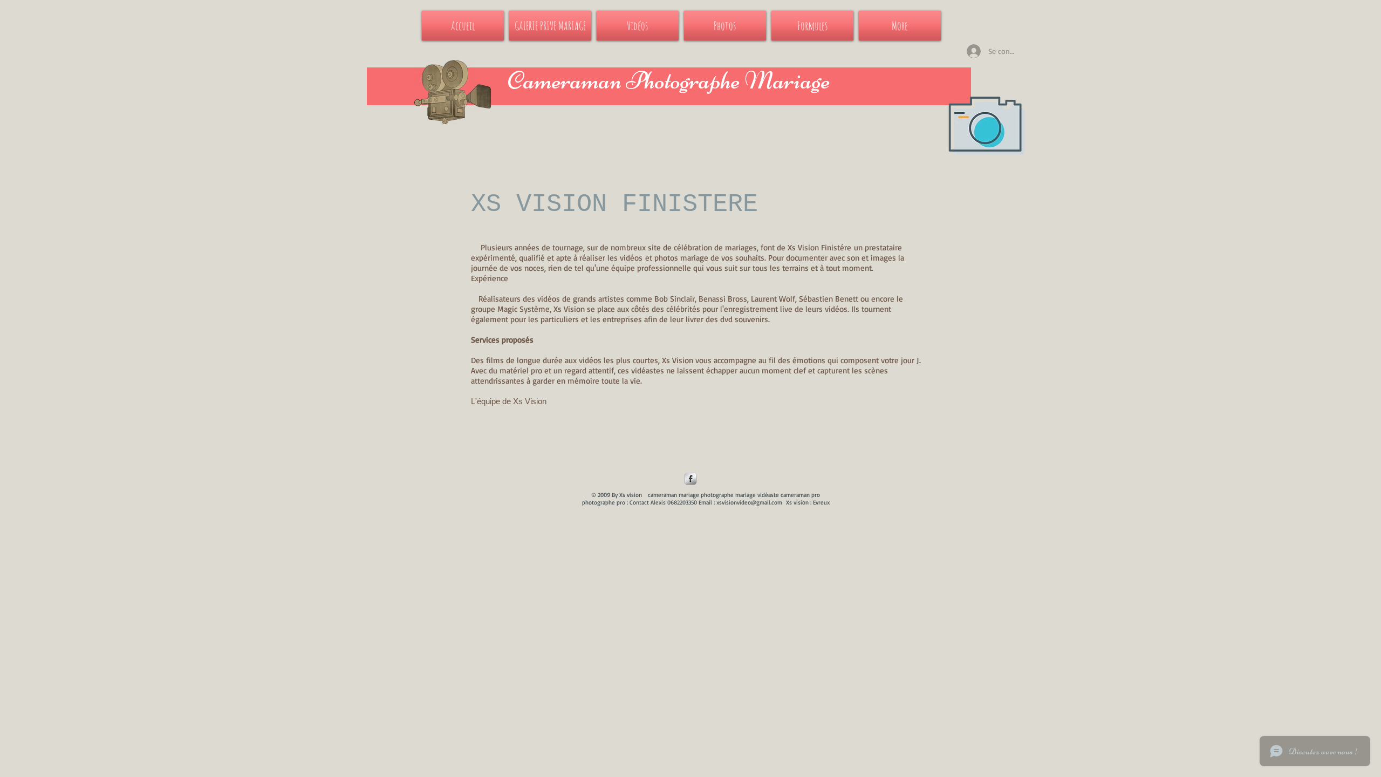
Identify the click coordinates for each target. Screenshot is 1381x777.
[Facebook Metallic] (690, 479)
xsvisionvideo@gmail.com (749, 502)
